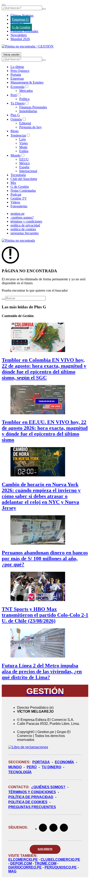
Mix (13, 183)
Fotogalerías (18, 206)
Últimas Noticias (21, 15)
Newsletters (18, 35)
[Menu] (3, 4)
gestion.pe (17, 213)
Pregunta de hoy (30, 127)
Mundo (15, 155)
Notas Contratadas (23, 190)
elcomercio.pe (23, 859)
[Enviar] (44, 9)
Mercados (26, 91)
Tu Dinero (17, 103)
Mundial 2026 (20, 39)
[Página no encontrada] (18, 240)
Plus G (15, 115)
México (24, 163)
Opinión (16, 119)
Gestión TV (18, 198)
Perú (13, 95)
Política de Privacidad (30, 797)
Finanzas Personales (24, 31)
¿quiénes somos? (22, 217)
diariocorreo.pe (25, 867)
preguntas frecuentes (24, 233)
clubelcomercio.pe (60, 859)
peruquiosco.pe (61, 867)
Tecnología (18, 175)
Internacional (28, 171)
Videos (15, 202)
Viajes (23, 143)
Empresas (17, 23)
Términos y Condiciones (32, 792)
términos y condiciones (26, 221)
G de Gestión (21, 27)
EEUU (24, 159)
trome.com (45, 863)
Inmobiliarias (28, 111)
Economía (17, 87)
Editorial (25, 123)
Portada (15, 74)
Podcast (15, 194)
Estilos (23, 151)
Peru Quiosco (19, 71)
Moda (23, 147)
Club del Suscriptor (23, 179)
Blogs (14, 131)
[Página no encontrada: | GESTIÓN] (28, 46)
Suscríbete (45, 849)
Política (24, 99)
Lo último (17, 67)
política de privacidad (25, 225)
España (24, 167)
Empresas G (20, 19)
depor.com (21, 863)
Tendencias (18, 135)
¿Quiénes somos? (48, 787)
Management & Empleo (26, 82)
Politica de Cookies (27, 802)
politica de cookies (23, 229)
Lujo (22, 139)
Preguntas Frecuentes (32, 807)
